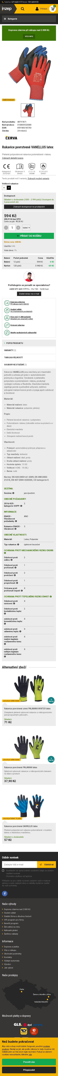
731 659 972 (33, 2)
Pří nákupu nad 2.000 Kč (19, 303)
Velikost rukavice (10, 183)
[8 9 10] (6, 188)
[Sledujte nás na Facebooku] (4, 893)
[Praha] (21, 991)
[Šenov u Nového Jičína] (48, 996)
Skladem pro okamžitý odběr (21, 318)
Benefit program (11, 923)
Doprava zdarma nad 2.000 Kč (17, 909)
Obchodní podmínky (12, 954)
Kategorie (12, 19)
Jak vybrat (8, 968)
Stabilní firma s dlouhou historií (17, 916)
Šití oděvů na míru (12, 927)
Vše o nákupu (10, 950)
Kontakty (8, 957)
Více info (29, 36)
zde (30, 1054)
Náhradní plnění (11, 930)
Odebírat (49, 864)
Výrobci (7, 964)
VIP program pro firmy (14, 920)
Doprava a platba (11, 946)
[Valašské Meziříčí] (47, 999)
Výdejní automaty (11, 961)
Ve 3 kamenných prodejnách (21, 310)
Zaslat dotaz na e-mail (29, 294)
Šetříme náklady (11, 934)
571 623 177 (17, 2)
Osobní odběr (10, 913)
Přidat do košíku (30, 235)
